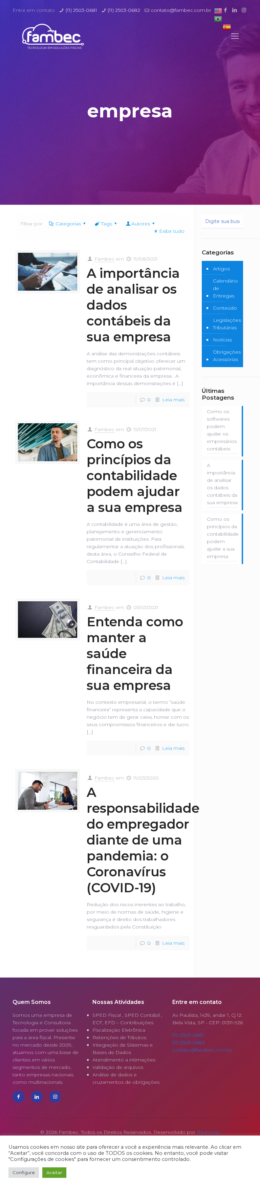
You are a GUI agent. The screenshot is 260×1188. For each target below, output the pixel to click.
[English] (218, 10)
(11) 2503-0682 (124, 10)
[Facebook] (225, 10)
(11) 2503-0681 (81, 10)
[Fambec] (53, 36)
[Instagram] (243, 10)
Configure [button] (24, 1172)
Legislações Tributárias (227, 324)
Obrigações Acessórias (227, 355)
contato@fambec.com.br (181, 10)
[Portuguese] (218, 19)
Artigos (221, 269)
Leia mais (173, 400)
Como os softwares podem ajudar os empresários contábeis (222, 430)
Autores (140, 224)
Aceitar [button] (54, 1172)
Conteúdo (225, 308)
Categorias (68, 224)
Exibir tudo (172, 231)
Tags (106, 224)
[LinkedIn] (234, 10)
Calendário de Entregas (225, 288)
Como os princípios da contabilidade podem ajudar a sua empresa (134, 475)
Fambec (104, 259)
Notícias (222, 340)
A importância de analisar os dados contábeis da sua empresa (222, 484)
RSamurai (208, 1132)
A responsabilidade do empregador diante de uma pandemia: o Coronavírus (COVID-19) (143, 840)
